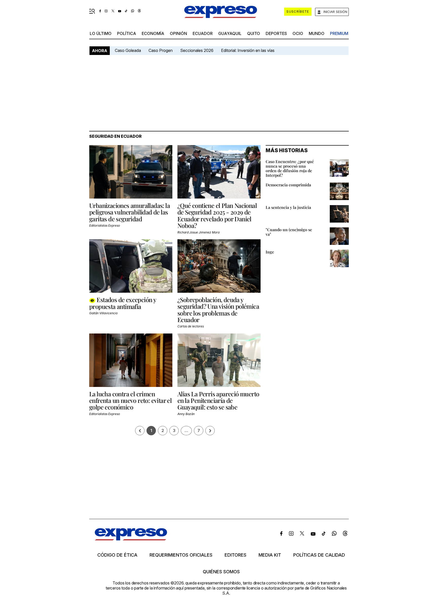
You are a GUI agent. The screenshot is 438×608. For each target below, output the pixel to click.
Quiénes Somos (221, 572)
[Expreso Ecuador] (131, 538)
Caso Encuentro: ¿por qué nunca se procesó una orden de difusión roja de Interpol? (290, 168)
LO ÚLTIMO (101, 33)
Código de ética (117, 555)
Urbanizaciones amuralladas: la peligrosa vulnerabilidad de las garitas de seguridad (129, 212)
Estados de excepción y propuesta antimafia (122, 303)
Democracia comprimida (288, 184)
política (126, 33)
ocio (298, 33)
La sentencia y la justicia (288, 207)
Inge (270, 251)
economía (153, 33)
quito (253, 33)
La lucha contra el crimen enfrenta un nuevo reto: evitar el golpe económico (130, 400)
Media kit (270, 555)
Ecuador (203, 33)
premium (339, 33)
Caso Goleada (128, 50)
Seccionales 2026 (196, 50)
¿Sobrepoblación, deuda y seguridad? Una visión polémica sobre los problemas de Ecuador (218, 310)
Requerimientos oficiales (181, 555)
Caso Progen (161, 50)
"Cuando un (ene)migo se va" (289, 232)
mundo (316, 33)
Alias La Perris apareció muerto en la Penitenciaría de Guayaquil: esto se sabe (218, 400)
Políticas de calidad (319, 555)
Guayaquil (230, 33)
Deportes (276, 33)
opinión (178, 33)
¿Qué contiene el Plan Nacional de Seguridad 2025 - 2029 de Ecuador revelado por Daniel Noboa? (217, 215)
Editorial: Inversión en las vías (248, 50)
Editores (235, 555)
